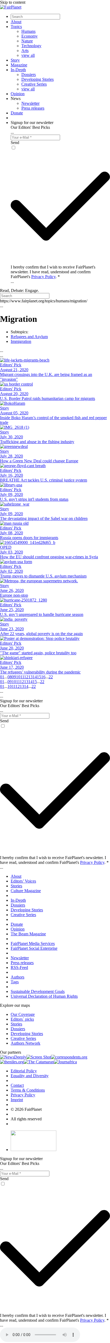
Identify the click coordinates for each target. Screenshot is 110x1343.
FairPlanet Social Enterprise (34, 948)
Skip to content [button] (12, 2)
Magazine (19, 65)
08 (9, 677)
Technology (31, 45)
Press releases (32, 108)
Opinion (18, 93)
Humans (28, 31)
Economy (29, 36)
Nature (27, 41)
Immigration (21, 341)
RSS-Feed (19, 967)
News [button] (16, 98)
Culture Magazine (26, 890)
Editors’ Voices (23, 881)
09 (14, 677)
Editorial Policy (24, 1071)
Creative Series (34, 84)
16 (43, 677)
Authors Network (25, 1043)
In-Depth (18, 69)
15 (39, 677)
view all (28, 55)
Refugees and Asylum (29, 336)
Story (15, 60)
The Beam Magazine (28, 934)
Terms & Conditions (28, 1090)
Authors (17, 977)
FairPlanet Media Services (33, 943)
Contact (17, 1085)
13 (30, 677)
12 (26, 677)
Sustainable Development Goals (38, 991)
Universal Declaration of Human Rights (44, 996)
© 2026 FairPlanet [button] (26, 1109)
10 (18, 677)
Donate (17, 113)
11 (22, 677)
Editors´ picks (22, 1019)
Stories (16, 886)
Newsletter (30, 103)
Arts (25, 50)
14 (35, 677)
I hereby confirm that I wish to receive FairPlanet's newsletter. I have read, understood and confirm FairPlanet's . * (53, 272)
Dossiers (28, 74)
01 (2, 677)
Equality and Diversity (30, 1075)
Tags (15, 982)
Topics (16, 26)
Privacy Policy (43, 276)
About (16, 21)
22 (51, 677)
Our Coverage (23, 1014)
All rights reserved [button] (26, 1119)
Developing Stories (37, 79)
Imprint (17, 1099)
